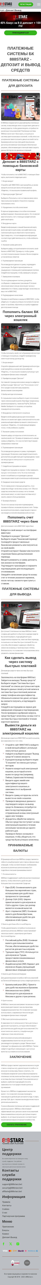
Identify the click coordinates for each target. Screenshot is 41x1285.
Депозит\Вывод (13, 10)
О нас (4, 1212)
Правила (6, 1202)
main (2, 10)
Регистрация (25, 4)
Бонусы (5, 1230)
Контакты (6, 1205)
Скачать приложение (17, 1125)
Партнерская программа (13, 1216)
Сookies (5, 1209)
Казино (5, 1234)
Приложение (8, 1227)
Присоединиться (20, 33)
